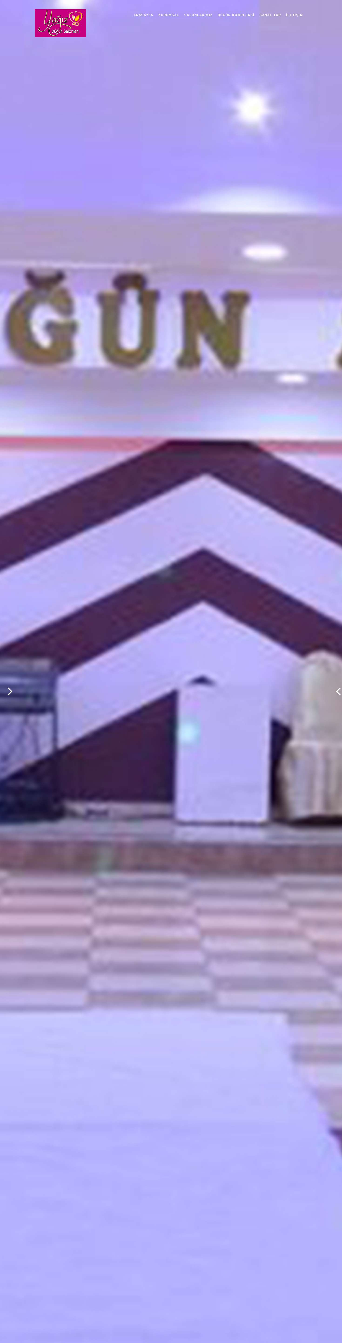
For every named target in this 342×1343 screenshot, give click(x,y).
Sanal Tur (270, 15)
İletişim (294, 15)
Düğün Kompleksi (236, 15)
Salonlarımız (198, 15)
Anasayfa (143, 15)
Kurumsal (168, 15)
